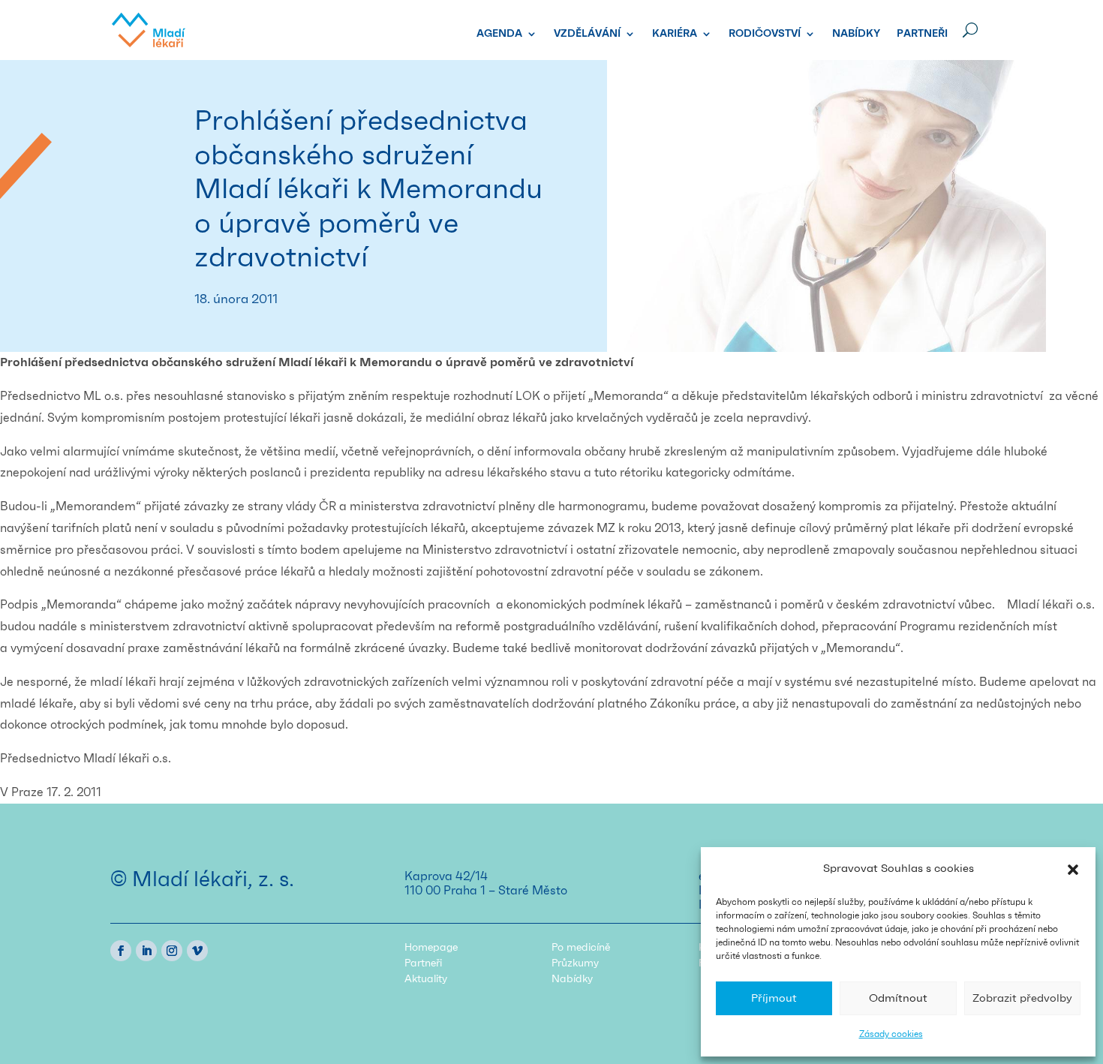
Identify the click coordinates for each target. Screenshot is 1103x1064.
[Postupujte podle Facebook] (120, 950)
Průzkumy (575, 963)
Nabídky (856, 34)
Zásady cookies (891, 1033)
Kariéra (674, 34)
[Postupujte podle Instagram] (171, 950)
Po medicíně (581, 947)
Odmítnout (898, 998)
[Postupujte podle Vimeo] (197, 950)
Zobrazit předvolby (1022, 998)
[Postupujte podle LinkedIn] (146, 950)
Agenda (499, 34)
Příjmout (774, 998)
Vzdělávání (587, 34)
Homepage (431, 947)
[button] (1072, 869)
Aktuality (425, 979)
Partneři (922, 34)
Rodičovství (765, 34)
